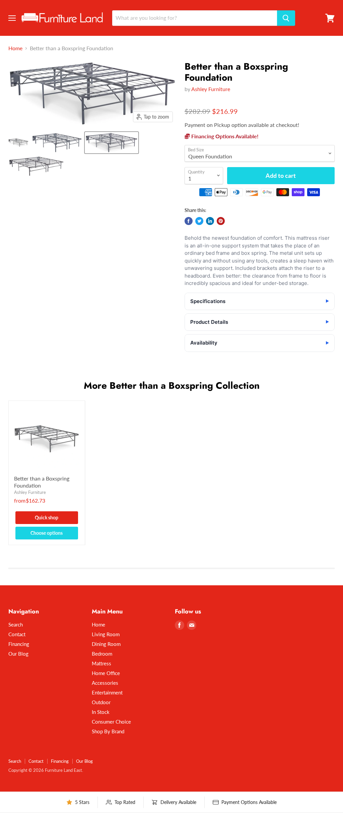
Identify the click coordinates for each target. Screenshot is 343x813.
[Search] (286, 18)
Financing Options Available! (224, 136)
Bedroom (102, 654)
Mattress (101, 663)
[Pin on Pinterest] (221, 221)
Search (15, 624)
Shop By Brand (108, 731)
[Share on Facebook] (189, 221)
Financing (18, 644)
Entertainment (107, 692)
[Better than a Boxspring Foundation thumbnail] (18, 142)
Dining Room (106, 644)
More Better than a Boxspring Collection (172, 385)
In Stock (101, 712)
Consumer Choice (111, 722)
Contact (16, 634)
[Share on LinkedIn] (210, 221)
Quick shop (46, 517)
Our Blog (18, 654)
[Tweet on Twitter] (199, 221)
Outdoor (101, 702)
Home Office (106, 673)
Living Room (106, 634)
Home (15, 48)
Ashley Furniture (210, 89)
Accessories (105, 683)
